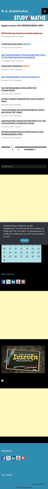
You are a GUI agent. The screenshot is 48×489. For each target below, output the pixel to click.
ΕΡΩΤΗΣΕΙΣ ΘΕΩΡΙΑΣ (15, 66)
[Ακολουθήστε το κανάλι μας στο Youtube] (18, 282)
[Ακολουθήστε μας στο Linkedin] (13, 282)
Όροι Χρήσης (6, 475)
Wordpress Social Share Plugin (18, 484)
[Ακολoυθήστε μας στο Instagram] (23, 282)
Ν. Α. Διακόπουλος (14, 11)
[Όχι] (44, 224)
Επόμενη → (30, 150)
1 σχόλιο (17, 127)
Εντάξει (24, 240)
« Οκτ (4, 264)
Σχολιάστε (20, 36)
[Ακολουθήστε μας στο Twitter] (8, 282)
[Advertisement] (24, 199)
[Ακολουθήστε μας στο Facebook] (3, 282)
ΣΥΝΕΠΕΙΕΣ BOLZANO (16, 44)
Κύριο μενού (45, 11)
